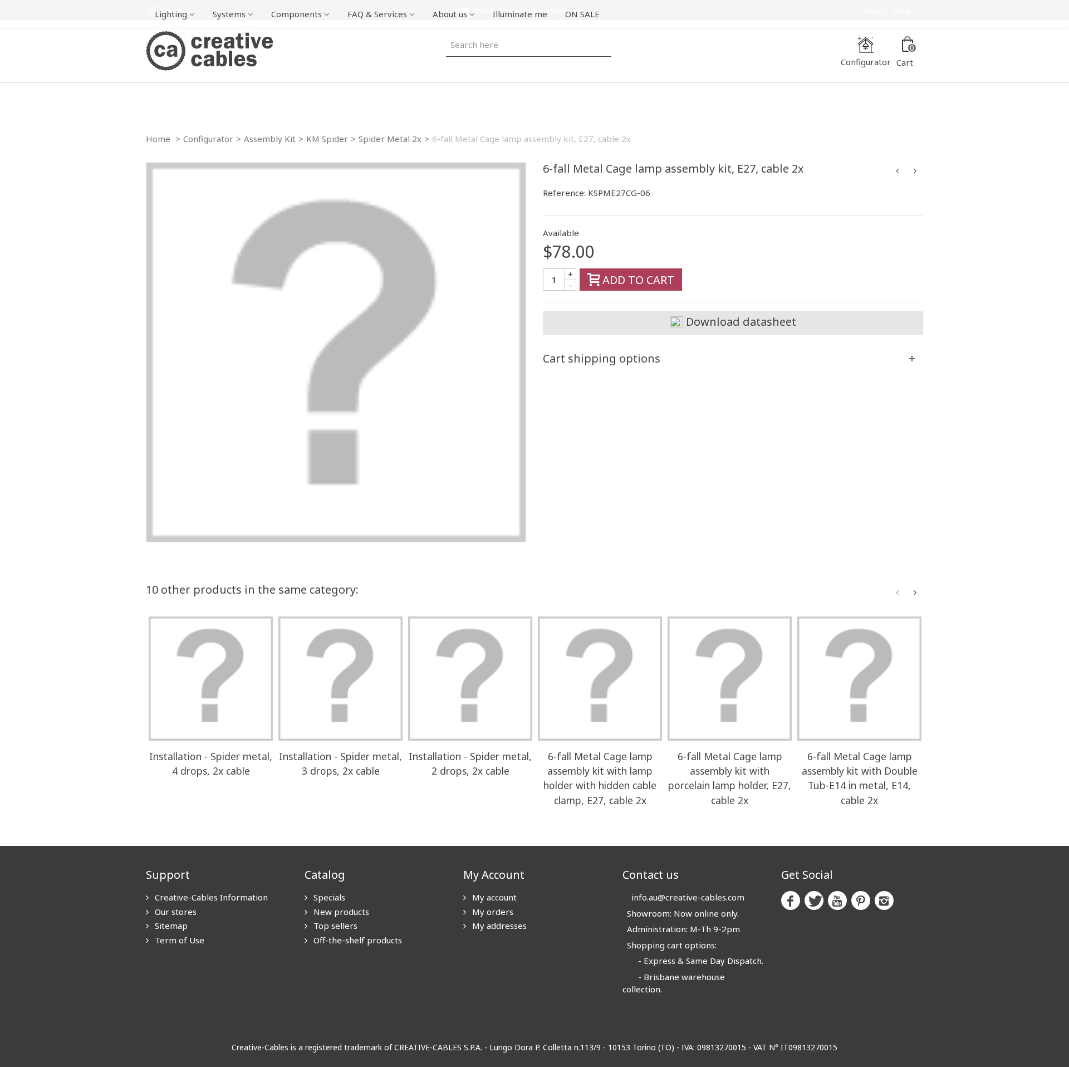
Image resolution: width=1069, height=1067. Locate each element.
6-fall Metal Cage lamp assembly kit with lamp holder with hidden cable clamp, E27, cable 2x (599, 778)
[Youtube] (837, 900)
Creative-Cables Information (210, 897)
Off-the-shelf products (356, 940)
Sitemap (170, 925)
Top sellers (334, 925)
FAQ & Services (377, 13)
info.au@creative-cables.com (687, 897)
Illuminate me (520, 13)
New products (340, 911)
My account (493, 897)
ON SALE (582, 13)
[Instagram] (884, 900)
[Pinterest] (860, 900)
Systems (229, 13)
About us (450, 13)
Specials (328, 897)
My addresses (498, 925)
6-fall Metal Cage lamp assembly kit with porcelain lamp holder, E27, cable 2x (729, 778)
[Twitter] (814, 900)
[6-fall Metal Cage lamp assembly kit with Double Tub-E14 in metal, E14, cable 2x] (859, 678)
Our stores (175, 911)
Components (296, 13)
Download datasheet (739, 321)
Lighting (171, 13)
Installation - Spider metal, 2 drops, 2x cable (470, 763)
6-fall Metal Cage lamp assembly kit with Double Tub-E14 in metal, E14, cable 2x (860, 778)
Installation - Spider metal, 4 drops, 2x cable (210, 763)
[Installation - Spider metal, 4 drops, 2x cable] (211, 678)
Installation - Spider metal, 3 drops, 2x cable (340, 763)
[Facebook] (790, 900)
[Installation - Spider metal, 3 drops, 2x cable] (340, 678)
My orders (491, 911)
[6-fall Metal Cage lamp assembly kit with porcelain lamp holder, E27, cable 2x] (730, 678)
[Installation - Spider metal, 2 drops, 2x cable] (470, 678)
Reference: (564, 192)
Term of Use (178, 940)
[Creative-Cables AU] (209, 50)
